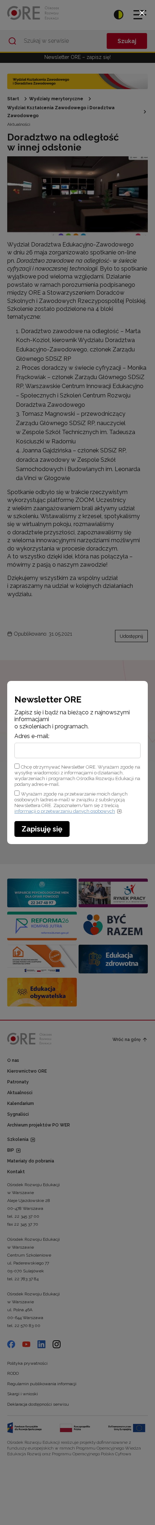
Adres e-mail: (31, 736)
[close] (142, 13)
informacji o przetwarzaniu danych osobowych (64, 811)
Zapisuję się (42, 829)
